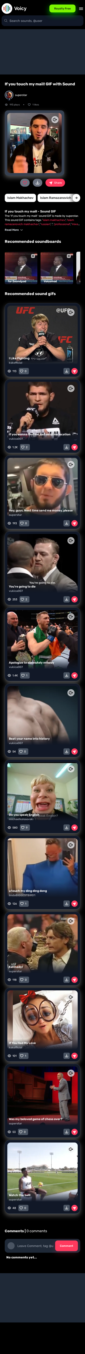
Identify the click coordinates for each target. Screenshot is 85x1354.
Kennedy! (16, 967)
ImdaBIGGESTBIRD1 (22, 895)
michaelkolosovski (21, 819)
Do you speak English (24, 815)
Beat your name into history (29, 738)
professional (62, 224)
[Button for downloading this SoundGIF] (66, 371)
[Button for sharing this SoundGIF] (74, 371)
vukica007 (16, 438)
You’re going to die (22, 586)
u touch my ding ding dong (28, 891)
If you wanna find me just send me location (40, 434)
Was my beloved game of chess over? (35, 1119)
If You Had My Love (22, 1043)
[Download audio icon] (37, 183)
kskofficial (15, 362)
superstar (15, 515)
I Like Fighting (19, 358)
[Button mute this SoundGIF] (55, 119)
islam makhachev (20, 198)
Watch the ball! (19, 1195)
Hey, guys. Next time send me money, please (41, 510)
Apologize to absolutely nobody (31, 662)
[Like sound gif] (25, 183)
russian (45, 224)
